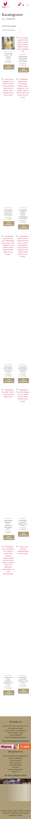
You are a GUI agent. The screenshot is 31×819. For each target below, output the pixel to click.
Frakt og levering (15, 760)
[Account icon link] (23, 5)
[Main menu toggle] (27, 5)
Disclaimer (15, 767)
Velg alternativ (8, 67)
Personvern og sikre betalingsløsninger (15, 756)
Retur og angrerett (15, 763)
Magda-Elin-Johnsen (15, 815)
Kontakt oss (15, 772)
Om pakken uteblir (15, 765)
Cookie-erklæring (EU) (15, 769)
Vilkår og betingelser (15, 758)
